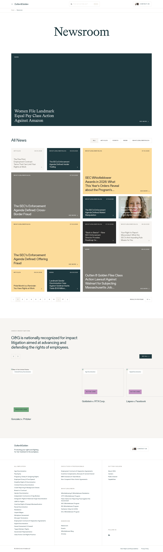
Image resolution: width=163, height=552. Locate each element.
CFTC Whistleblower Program (70, 496)
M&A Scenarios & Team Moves (70, 476)
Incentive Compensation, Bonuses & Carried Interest (77, 474)
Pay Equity (17, 474)
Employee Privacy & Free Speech (24, 479)
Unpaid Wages (18, 512)
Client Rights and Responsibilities (129, 548)
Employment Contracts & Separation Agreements (30, 521)
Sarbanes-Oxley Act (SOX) (69, 509)
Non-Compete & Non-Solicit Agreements (74, 479)
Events (115, 140)
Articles (104, 140)
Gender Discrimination (21, 493)
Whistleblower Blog (141, 140)
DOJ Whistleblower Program (70, 512)
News (125, 140)
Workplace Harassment (21, 515)
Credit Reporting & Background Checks (26, 487)
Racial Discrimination (21, 507)
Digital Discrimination (21, 523)
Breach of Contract (20, 490)
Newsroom (64, 525)
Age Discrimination (20, 471)
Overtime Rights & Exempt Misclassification (28, 504)
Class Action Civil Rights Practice (25, 534)
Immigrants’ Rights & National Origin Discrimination (30, 498)
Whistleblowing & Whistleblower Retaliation (75, 493)
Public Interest (112, 476)
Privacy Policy (145, 548)
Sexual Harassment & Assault (23, 526)
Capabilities (112, 479)
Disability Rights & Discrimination (24, 482)
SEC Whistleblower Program (70, 503)
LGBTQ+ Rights (19, 501)
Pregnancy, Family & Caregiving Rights (26, 476)
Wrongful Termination (21, 518)
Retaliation (17, 510)
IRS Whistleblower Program (70, 506)
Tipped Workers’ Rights (21, 529)
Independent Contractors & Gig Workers (27, 496)
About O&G (112, 471)
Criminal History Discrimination (24, 485)
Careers (110, 474)
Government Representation (23, 532)
